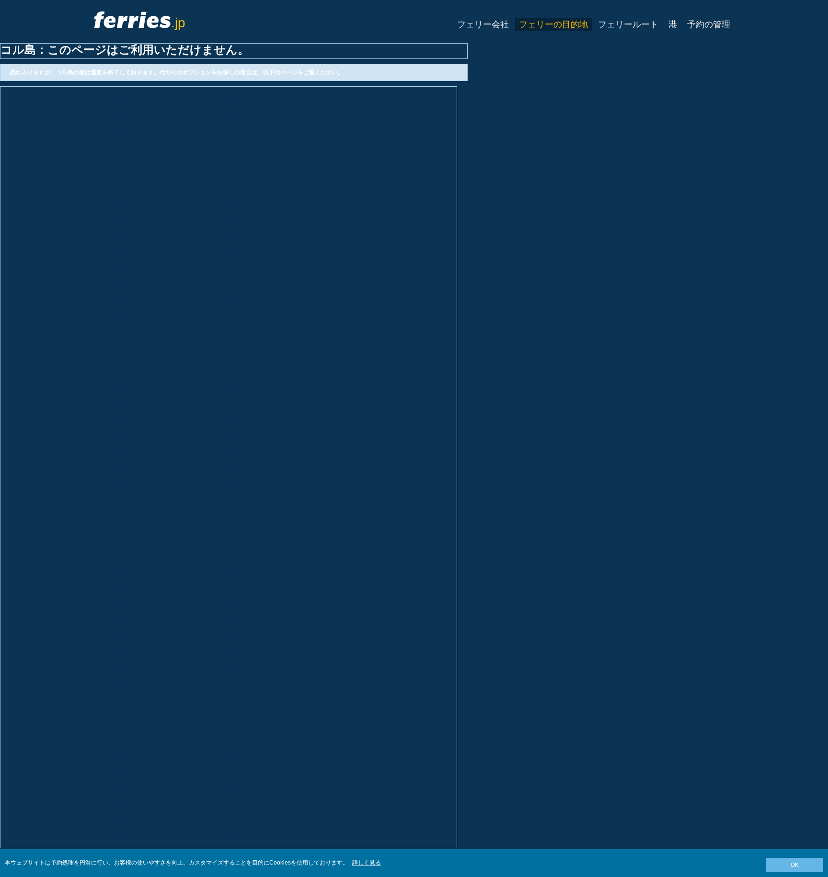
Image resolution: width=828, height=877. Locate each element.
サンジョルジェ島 (253, 681)
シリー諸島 (135, 389)
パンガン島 (244, 420)
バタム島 (241, 144)
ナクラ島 (132, 558)
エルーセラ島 (357, 236)
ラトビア (132, 466)
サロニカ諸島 (247, 696)
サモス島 (351, 665)
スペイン (351, 727)
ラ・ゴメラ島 (357, 435)
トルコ (20, 788)
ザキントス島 (247, 834)
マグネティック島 (253, 497)
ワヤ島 (129, 819)
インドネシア (29, 374)
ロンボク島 (244, 481)
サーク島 (132, 696)
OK (795, 865)
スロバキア (26, 727)
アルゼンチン (29, 129)
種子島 (129, 757)
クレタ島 (23, 205)
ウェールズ (26, 819)
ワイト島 (23, 389)
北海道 (348, 328)
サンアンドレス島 (35, 681)
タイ (17, 773)
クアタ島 (241, 435)
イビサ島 (23, 359)
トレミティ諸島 (250, 773)
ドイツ (239, 282)
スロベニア (135, 727)
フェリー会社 (483, 24)
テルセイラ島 (357, 757)
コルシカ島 (244, 190)
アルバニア (26, 113)
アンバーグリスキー (365, 113)
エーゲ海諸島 (138, 98)
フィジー (351, 251)
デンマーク (26, 221)
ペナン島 (23, 619)
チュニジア (354, 773)
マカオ (20, 497)
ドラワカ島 (26, 236)
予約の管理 (708, 24)
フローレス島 (247, 267)
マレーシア (354, 497)
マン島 (348, 374)
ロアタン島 (354, 650)
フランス (23, 282)
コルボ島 (351, 190)
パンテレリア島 (250, 604)
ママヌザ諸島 (247, 512)
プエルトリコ (138, 650)
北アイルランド (32, 589)
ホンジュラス (138, 343)
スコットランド (360, 696)
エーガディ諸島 (32, 98)
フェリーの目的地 (553, 24)
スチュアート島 (360, 742)
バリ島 (129, 144)
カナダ (239, 175)
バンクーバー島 (32, 803)
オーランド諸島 (360, 98)
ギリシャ (351, 313)
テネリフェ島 (247, 757)
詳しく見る (366, 862)
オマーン (351, 589)
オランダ (23, 343)
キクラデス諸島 (250, 205)
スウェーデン (29, 757)
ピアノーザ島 (357, 619)
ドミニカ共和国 (250, 221)
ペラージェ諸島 (360, 604)
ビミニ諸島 (135, 159)
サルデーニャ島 (32, 696)
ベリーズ (23, 159)
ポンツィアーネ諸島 (256, 635)
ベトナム (132, 803)
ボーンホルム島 (360, 159)
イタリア (241, 389)
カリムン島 (244, 313)
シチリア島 (135, 711)
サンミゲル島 (357, 681)
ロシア (129, 665)
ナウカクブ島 (29, 573)
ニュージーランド (363, 573)
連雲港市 (351, 466)
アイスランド (138, 359)
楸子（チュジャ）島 (147, 190)
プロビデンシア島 (35, 650)
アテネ (129, 129)
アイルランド (247, 374)
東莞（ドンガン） (363, 221)
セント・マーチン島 (256, 742)
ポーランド (135, 635)
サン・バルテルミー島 (150, 742)
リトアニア (26, 481)
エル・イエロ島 (141, 236)
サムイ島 (351, 420)
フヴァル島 (354, 343)
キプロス (351, 205)
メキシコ (351, 527)
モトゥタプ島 (29, 558)
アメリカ (132, 788)
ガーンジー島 (138, 328)
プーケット (244, 619)
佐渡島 (239, 665)
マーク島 (132, 420)
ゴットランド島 (141, 297)
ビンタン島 (244, 159)
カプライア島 (357, 175)
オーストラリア (250, 129)
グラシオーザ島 (250, 297)
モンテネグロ (138, 543)
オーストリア (357, 129)
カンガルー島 (247, 405)
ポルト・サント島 (363, 635)
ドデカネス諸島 (141, 221)
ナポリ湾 (241, 328)
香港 (236, 343)
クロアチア (135, 205)
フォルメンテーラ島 (365, 267)
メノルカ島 (244, 527)
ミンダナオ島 (29, 543)
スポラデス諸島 (32, 742)
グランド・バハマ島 (38, 313)
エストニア (135, 251)
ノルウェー (135, 589)
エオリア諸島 (247, 98)
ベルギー (351, 144)
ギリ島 (20, 297)
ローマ (20, 665)
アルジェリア (247, 113)
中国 (17, 190)
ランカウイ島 (357, 451)
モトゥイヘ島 (357, 543)
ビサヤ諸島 (244, 803)
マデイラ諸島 (138, 497)
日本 (17, 405)
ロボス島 (132, 481)
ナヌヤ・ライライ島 (365, 558)
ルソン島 (351, 481)
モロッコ (241, 543)
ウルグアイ (244, 788)
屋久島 (20, 834)
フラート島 (135, 267)
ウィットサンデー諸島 (368, 819)
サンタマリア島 (141, 681)
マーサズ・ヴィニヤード (371, 512)
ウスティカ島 (357, 788)
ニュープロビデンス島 (259, 573)
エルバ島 (241, 236)
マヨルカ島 (26, 512)
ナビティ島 (135, 573)
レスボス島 (244, 466)
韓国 (236, 727)
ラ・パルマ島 (138, 451)
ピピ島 (129, 619)
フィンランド (29, 267)
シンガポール (247, 711)
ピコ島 (20, 635)
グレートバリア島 (144, 313)
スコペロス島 (357, 711)
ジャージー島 (138, 405)
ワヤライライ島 (250, 819)
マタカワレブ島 (141, 527)
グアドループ (29, 328)
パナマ (129, 604)
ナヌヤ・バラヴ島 (253, 558)
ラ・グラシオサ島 (35, 451)
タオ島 (129, 435)
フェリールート (628, 24)
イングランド (29, 251)
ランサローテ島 (32, 466)
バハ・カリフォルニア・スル (49, 144)
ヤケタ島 (132, 834)
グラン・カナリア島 (365, 297)
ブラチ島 (23, 175)
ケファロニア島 (360, 405)
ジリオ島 (351, 282)
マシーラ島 (26, 527)
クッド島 (23, 420)
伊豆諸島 (351, 389)
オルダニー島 (138, 113)
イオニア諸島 (138, 374)
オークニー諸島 (32, 604)
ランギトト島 (247, 650)
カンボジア (135, 175)
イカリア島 (244, 359)
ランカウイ (244, 451)
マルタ (129, 512)
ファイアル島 (247, 251)
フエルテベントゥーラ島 (152, 282)
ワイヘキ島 (354, 803)
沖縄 (236, 589)
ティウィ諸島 (138, 773)
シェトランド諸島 (35, 711)
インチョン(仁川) (362, 359)
